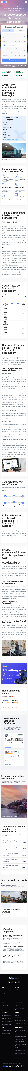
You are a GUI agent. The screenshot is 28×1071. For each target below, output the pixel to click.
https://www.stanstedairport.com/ (10, 139)
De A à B (8, 30)
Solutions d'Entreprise (7, 1015)
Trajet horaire (20, 30)
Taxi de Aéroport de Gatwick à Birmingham (10, 860)
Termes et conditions (20, 1020)
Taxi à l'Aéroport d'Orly (20, 1050)
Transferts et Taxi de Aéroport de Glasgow (10, 816)
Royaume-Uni (16, 6)
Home (10, 6)
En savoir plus (8, 747)
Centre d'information (6, 1030)
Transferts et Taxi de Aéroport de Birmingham (14, 8)
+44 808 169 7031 (6, 135)
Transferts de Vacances (20, 996)
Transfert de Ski (18, 1002)
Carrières (4, 996)
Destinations (5, 1005)
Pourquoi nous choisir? (7, 993)
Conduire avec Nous (6, 1024)
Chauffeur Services (19, 993)
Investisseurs (5, 999)
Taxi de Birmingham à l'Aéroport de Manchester (11, 854)
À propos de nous (6, 990)
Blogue (3, 1002)
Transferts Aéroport (19, 990)
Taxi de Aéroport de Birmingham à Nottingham (11, 848)
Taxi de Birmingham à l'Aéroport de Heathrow (11, 841)
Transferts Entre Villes (20, 999)
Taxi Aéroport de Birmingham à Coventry (10, 866)
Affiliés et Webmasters (7, 1021)
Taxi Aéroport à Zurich (20, 1053)
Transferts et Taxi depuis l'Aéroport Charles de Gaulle (21, 1046)
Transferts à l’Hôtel (19, 1005)
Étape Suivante (14, 60)
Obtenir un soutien (6, 1033)
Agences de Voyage (6, 1018)
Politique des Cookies (20, 1023)
